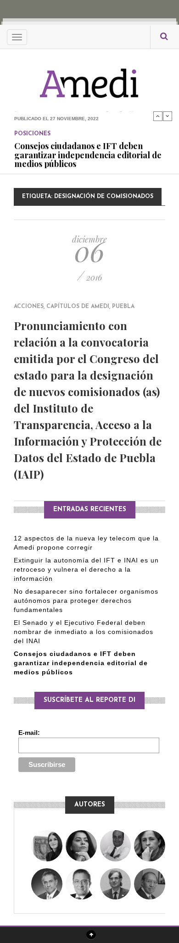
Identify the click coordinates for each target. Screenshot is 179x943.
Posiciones (32, 118)
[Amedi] (89, 78)
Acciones (29, 306)
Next (167, 116)
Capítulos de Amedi (77, 306)
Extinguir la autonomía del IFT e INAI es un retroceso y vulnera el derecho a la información (86, 569)
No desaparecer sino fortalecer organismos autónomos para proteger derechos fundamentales (86, 600)
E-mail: (29, 732)
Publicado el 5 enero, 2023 (49, 160)
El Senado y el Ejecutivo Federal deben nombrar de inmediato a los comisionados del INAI (83, 632)
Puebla (123, 306)
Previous (157, 116)
